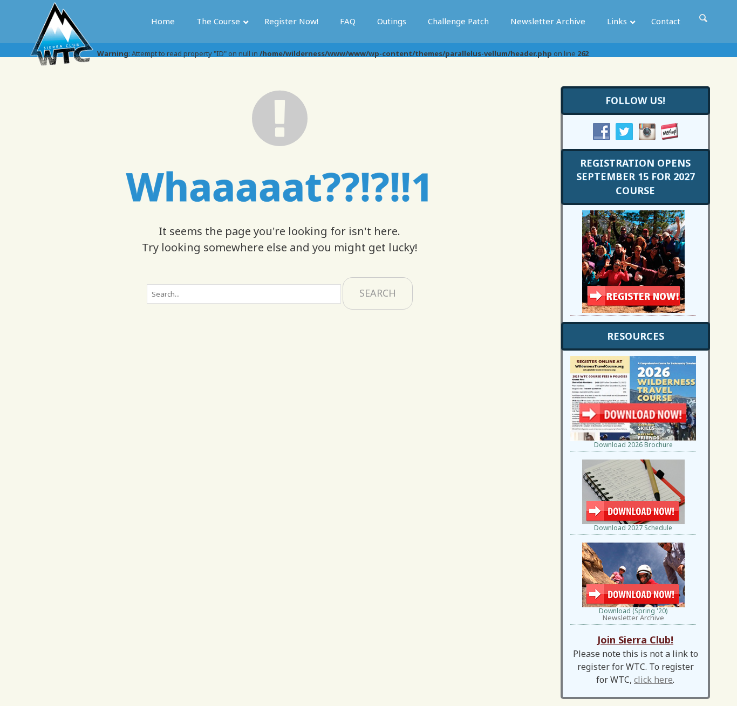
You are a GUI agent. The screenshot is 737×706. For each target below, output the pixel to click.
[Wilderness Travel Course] (62, 37)
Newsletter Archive (633, 617)
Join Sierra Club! (635, 639)
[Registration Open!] (633, 214)
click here (653, 680)
